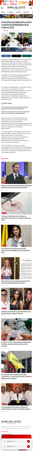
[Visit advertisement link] (16, 3)
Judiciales (26, 12)
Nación (4, 182)
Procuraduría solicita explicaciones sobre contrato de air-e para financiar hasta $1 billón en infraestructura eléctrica (16, 376)
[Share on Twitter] (16, 56)
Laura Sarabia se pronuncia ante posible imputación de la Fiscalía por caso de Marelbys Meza (15, 250)
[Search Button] (31, 8)
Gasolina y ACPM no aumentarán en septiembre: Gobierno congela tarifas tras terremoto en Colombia (16, 344)
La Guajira (10, 12)
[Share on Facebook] (6, 56)
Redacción (5, 30)
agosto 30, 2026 (5, 222)
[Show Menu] (2, 8)
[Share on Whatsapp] (27, 56)
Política (18, 12)
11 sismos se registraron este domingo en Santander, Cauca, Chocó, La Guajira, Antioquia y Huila (16, 218)
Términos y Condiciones (6, 434)
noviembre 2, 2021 (15, 30)
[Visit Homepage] (16, 8)
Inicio (3, 12)
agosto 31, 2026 (5, 189)
